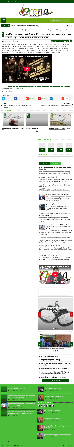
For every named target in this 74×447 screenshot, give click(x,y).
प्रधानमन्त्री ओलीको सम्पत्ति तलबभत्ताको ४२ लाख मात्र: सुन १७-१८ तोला (33, 26)
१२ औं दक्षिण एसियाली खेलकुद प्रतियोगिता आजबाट (58, 194)
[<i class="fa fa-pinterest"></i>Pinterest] (72, 1)
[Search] (71, 20)
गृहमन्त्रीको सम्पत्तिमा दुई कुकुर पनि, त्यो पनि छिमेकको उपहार (55, 368)
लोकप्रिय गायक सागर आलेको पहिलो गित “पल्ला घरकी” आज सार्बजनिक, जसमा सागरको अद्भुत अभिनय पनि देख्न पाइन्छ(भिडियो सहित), (39, 87)
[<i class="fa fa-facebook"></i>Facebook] (63, 1)
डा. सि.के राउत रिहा (50, 204)
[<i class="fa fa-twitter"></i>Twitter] (66, 1)
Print (60, 41)
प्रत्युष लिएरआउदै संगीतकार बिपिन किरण (48, 255)
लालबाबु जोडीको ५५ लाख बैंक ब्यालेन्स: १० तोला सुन (13, 129)
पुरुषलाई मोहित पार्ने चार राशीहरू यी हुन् (16, 388)
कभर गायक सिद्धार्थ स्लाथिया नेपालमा (49, 356)
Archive (55, 163)
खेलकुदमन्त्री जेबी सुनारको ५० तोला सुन (50, 360)
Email (66, 41)
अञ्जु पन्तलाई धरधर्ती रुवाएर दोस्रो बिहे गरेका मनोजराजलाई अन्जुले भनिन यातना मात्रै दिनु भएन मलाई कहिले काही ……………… (21, 413)
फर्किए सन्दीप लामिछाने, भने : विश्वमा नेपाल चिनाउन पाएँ (51, 349)
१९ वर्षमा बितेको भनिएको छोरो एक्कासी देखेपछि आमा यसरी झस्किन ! (55, 238)
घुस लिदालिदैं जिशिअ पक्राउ (32, 128)
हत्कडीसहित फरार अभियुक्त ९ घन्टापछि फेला (56, 309)
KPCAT (71, 445)
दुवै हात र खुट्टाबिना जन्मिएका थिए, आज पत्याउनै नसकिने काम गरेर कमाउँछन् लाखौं (55, 168)
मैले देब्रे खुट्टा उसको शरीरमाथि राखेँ (48, 177)
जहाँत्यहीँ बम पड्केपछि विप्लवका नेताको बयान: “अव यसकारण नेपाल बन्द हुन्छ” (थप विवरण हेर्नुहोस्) (21, 396)
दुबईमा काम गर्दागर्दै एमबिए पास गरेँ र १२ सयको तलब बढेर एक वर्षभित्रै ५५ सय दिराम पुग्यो (21, 404)
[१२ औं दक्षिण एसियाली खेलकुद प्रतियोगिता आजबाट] (42, 197)
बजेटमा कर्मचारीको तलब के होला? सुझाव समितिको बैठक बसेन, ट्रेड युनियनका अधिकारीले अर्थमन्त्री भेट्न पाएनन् (55, 373)
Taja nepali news (18, 89)
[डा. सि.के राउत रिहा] (42, 207)
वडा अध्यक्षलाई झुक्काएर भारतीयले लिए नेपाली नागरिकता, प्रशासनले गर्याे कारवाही (59, 129)
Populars (44, 163)
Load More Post (55, 380)
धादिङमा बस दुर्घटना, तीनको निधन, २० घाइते (49, 246)
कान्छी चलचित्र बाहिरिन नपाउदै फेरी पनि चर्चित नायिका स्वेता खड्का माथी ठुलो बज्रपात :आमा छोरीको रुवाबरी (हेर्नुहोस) (59, 226)
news (8, 95)
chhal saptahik (5, 445)
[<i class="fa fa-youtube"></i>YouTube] (69, 1)
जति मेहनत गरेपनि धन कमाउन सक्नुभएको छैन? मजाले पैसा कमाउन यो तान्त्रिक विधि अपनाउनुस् (55, 214)
